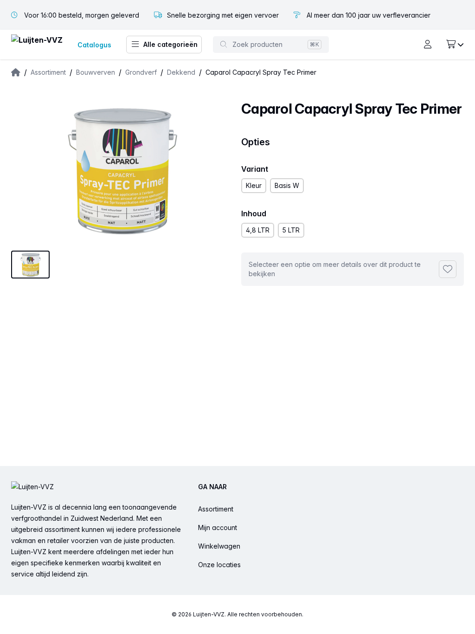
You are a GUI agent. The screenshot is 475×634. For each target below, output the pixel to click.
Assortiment (215, 509)
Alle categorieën (170, 44)
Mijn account (217, 527)
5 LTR (291, 230)
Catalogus (94, 45)
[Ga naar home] (37, 44)
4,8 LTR (258, 230)
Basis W (287, 185)
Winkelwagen (219, 546)
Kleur (254, 185)
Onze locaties (219, 565)
